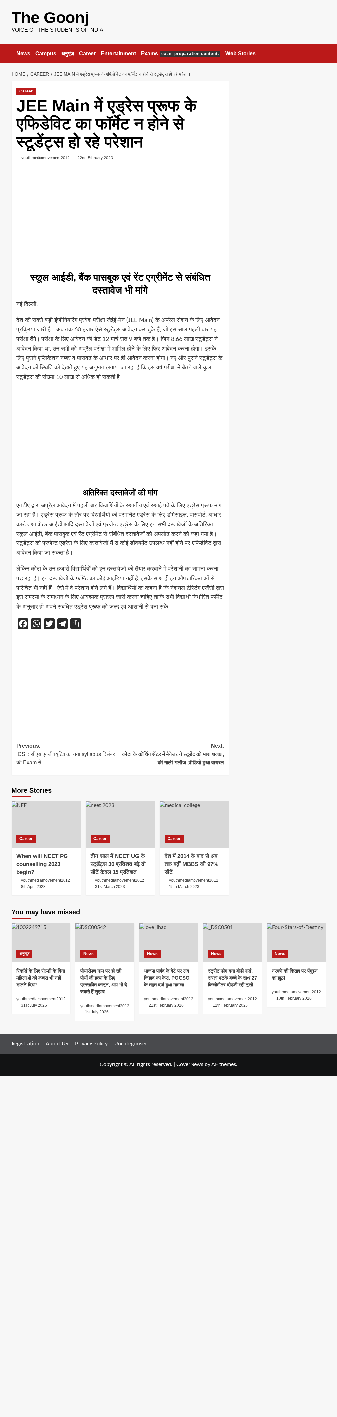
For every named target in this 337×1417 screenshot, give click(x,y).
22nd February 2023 (95, 158)
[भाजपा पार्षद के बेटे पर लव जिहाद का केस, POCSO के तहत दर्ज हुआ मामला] (168, 942)
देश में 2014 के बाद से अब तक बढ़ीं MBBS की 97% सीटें (191, 864)
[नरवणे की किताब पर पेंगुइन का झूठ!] (296, 942)
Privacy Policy (91, 1043)
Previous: (65, 754)
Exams (180, 53)
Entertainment (118, 53)
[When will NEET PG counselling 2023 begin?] (46, 824)
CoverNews (189, 1064)
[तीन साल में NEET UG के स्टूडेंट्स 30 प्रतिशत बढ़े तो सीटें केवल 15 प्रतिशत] (120, 824)
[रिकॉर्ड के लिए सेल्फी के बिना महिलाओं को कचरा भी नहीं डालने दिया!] (41, 942)
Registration (25, 1043)
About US (57, 1043)
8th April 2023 (33, 886)
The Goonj (50, 17)
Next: (173, 754)
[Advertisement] (120, 218)
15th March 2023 (184, 886)
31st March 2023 (110, 886)
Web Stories (240, 53)
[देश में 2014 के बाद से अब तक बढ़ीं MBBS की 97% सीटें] (194, 824)
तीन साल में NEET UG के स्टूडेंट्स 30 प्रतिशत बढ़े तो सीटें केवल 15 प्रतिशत (118, 864)
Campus (45, 53)
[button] (322, 53)
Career (87, 53)
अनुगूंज (67, 53)
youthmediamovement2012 (45, 158)
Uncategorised (131, 1043)
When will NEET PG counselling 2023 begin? (42, 864)
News (23, 53)
